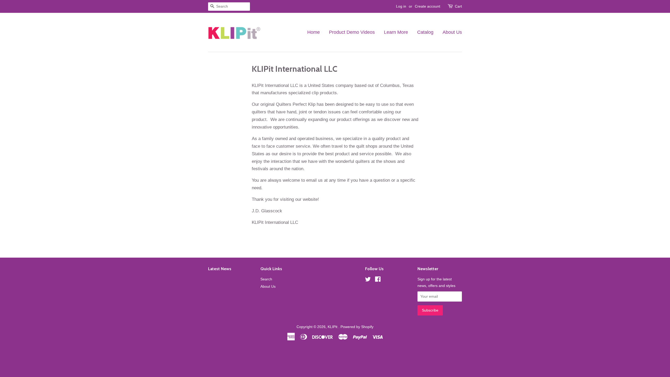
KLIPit (333, 327)
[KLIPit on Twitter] (368, 280)
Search (266, 279)
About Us (452, 32)
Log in (401, 6)
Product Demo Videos (352, 32)
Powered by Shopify (356, 327)
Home (313, 32)
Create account (427, 6)
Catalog (425, 32)
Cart (458, 6)
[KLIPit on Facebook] (378, 280)
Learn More (396, 32)
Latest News (219, 268)
